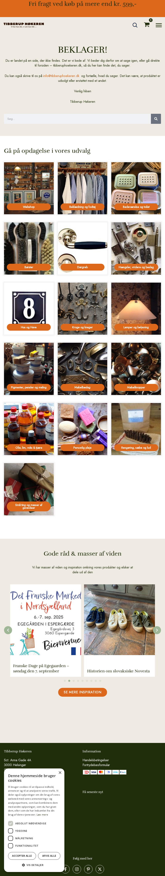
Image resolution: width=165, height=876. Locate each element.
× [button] (59, 772)
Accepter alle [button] (22, 856)
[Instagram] (77, 869)
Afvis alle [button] (49, 856)
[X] (100, 869)
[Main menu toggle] (159, 25)
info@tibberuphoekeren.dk (61, 76)
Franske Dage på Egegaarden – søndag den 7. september (41, 668)
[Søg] (156, 119)
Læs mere (42, 814)
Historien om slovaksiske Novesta (118, 671)
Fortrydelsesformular (96, 765)
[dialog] (34, 820)
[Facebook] (65, 869)
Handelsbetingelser (95, 760)
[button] (135, 25)
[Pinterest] (88, 869)
